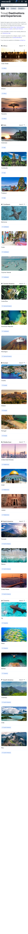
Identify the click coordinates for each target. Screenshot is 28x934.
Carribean (13, 8)
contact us (22, 40)
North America (4, 28)
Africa (2, 8)
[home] (5, 2)
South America (19, 28)
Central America (22, 8)
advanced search (17, 37)
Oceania (10, 28)
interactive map (6, 33)
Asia (8, 8)
